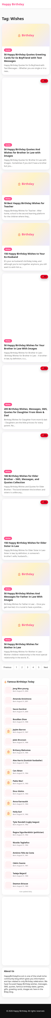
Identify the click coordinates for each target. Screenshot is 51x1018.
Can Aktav (18, 771)
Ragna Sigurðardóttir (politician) (28, 832)
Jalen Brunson (19, 740)
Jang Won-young (20, 688)
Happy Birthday (13, 4)
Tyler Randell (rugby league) (26, 822)
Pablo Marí (18, 781)
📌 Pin (44, 81)
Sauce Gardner (20, 709)
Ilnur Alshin (18, 791)
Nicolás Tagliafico (21, 842)
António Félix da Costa (23, 853)
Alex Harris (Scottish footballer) (27, 760)
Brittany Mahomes (22, 750)
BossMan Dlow (20, 719)
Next (46, 667)
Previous (7, 667)
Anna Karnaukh (20, 801)
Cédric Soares (19, 863)
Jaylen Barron (19, 729)
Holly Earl (17, 812)
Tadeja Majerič (19, 873)
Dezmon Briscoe (20, 883)
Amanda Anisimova (22, 699)
